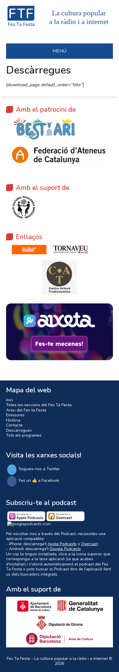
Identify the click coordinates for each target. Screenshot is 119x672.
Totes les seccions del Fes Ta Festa (39, 405)
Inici (9, 400)
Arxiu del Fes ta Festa (26, 410)
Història (13, 420)
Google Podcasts (65, 549)
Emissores (15, 415)
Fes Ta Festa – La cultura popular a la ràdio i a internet (57, 658)
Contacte (14, 425)
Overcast (89, 544)
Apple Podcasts (62, 544)
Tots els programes (24, 435)
